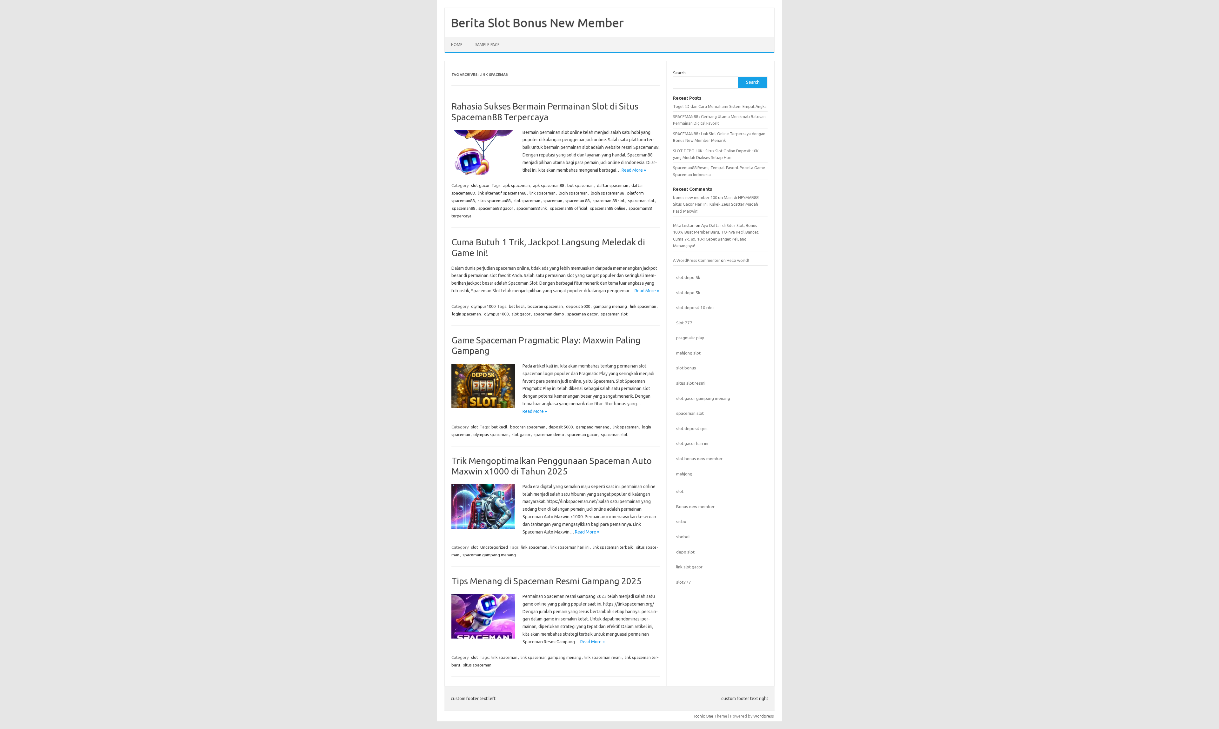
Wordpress (763, 716)
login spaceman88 (607, 193)
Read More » (634, 170)
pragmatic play (690, 337)
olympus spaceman (491, 434)
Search (679, 72)
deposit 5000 (578, 306)
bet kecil (516, 306)
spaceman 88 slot (609, 200)
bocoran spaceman (545, 306)
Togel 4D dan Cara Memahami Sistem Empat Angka (720, 106)
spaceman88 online (607, 208)
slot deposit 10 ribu (695, 307)
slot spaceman (527, 200)
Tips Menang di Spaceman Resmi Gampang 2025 (546, 581)
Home (457, 45)
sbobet (683, 536)
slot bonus (686, 367)
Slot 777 (684, 322)
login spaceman (573, 193)
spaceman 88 (577, 200)
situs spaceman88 (494, 200)
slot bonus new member (699, 458)
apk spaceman (516, 185)
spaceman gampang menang (489, 555)
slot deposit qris (692, 428)
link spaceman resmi (603, 657)
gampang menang (610, 306)
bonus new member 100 (695, 197)
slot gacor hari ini (692, 443)
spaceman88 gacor (495, 208)
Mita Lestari (684, 225)
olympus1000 (483, 306)
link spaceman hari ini (570, 547)
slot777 (683, 582)
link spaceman (543, 193)
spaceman (552, 200)
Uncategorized (494, 547)
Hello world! (738, 260)
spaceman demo (549, 314)
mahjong (684, 473)
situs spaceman (477, 665)
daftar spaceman (612, 185)
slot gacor (480, 185)
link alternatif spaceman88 (502, 193)
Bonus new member (695, 506)
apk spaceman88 (548, 185)
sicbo (681, 521)
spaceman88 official (568, 208)
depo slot (685, 551)
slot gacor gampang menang (703, 398)
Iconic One (703, 716)
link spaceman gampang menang (551, 657)
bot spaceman (580, 185)
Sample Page (487, 45)
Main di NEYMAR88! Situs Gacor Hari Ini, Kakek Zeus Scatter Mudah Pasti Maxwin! (716, 204)
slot (474, 427)
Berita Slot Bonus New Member (537, 22)
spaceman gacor (582, 314)
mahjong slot (688, 352)
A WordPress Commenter (696, 260)
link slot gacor (689, 566)
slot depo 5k (688, 277)
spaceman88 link (531, 208)
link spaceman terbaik (613, 547)
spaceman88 (463, 208)
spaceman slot (641, 200)
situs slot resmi (690, 383)
